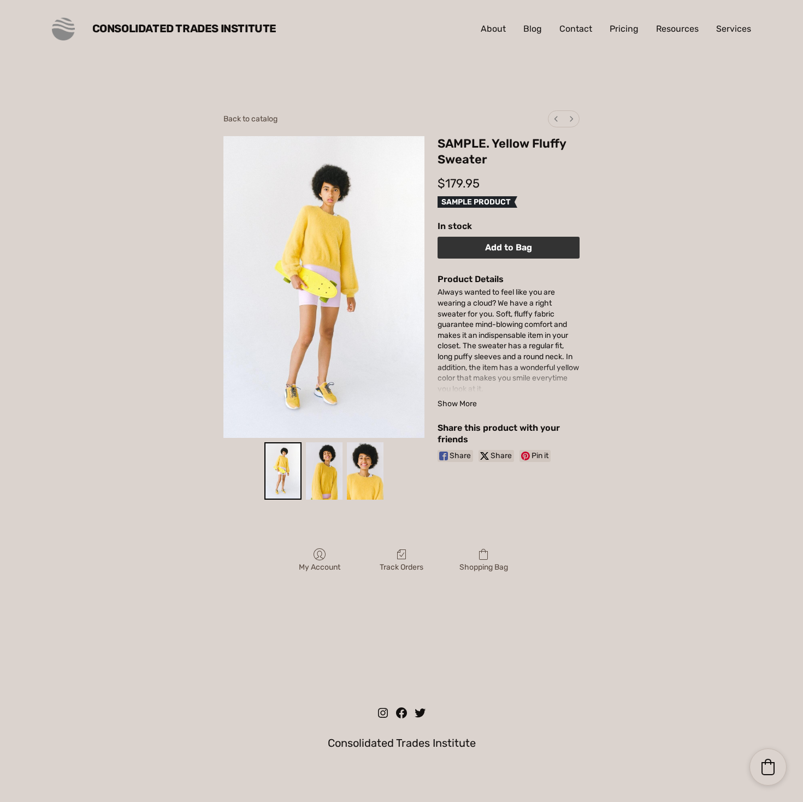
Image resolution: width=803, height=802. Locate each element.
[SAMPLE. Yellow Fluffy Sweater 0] (282, 471)
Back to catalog (250, 119)
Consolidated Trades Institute (184, 28)
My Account (319, 567)
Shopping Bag (483, 567)
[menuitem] (556, 119)
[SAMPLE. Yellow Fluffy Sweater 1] (324, 471)
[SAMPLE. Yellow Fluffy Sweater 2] (365, 471)
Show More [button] (457, 403)
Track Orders (401, 567)
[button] (768, 767)
